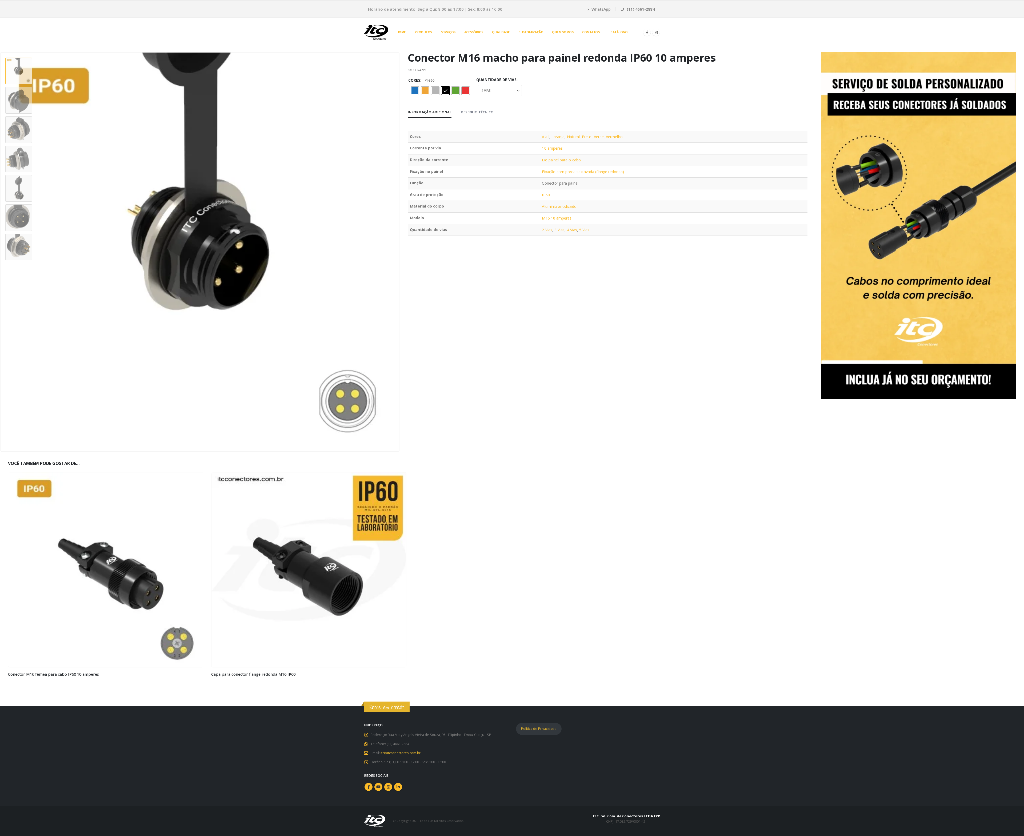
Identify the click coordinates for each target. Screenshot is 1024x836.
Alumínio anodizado (559, 206)
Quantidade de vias (496, 79)
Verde (599, 136)
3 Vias (559, 229)
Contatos (590, 32)
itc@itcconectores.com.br (401, 753)
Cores (414, 80)
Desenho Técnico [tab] (477, 112)
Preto (586, 136)
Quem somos (562, 32)
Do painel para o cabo (561, 159)
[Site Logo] (376, 32)
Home (401, 32)
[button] (398, 252)
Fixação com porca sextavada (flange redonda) (583, 171)
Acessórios (473, 32)
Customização (530, 32)
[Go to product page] (105, 569)
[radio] (415, 91)
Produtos (423, 32)
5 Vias (584, 229)
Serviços (448, 32)
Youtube (378, 787)
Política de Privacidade (539, 728)
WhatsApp (601, 9)
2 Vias (547, 229)
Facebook (369, 787)
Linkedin (398, 787)
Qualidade (501, 32)
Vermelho (614, 136)
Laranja (558, 136)
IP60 (546, 194)
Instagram (388, 787)
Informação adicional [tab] (429, 112)
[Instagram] (656, 32)
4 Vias (572, 229)
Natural (573, 136)
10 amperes (552, 148)
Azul (545, 136)
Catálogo (618, 32)
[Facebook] (647, 32)
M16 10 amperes (556, 218)
